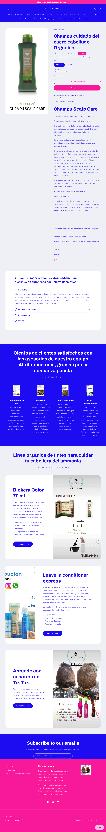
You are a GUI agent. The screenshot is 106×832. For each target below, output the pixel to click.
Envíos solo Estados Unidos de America (19, 774)
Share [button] (58, 260)
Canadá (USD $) (13, 821)
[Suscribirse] (70, 756)
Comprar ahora (77, 88)
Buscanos (9, 766)
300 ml (70, 64)
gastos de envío (61, 57)
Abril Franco (84, 820)
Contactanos (10, 770)
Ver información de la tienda (66, 101)
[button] (7, 8)
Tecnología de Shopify (94, 820)
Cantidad (57, 69)
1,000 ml (59, 64)
